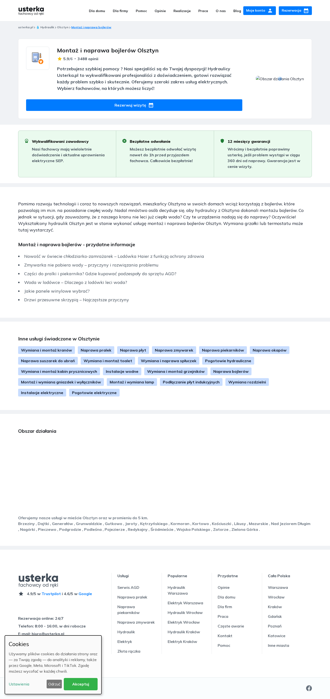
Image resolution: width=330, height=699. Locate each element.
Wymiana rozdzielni (247, 382)
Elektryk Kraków (182, 641)
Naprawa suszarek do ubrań (48, 360)
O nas (221, 11)
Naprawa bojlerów (231, 371)
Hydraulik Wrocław (185, 612)
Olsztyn (62, 27)
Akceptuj (80, 684)
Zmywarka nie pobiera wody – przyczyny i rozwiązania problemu (91, 265)
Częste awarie (231, 626)
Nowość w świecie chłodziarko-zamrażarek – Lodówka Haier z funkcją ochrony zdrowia (114, 256)
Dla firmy (120, 11)
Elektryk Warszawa (185, 602)
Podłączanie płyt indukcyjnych (191, 382)
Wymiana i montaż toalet (108, 360)
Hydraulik (126, 631)
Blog (237, 11)
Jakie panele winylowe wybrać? (57, 291)
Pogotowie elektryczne (94, 392)
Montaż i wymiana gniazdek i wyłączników (61, 382)
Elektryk (124, 641)
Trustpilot (51, 593)
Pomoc (141, 11)
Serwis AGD (128, 587)
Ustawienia (19, 684)
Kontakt (225, 635)
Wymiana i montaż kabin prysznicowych (59, 371)
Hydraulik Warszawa (178, 590)
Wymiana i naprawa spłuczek (168, 360)
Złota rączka (128, 651)
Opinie (160, 11)
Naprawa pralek (96, 350)
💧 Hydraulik (45, 27)
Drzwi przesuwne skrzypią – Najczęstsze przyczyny (76, 300)
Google (85, 593)
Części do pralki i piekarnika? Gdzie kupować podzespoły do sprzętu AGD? (100, 273)
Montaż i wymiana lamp (132, 382)
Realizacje (182, 11)
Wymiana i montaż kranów (46, 350)
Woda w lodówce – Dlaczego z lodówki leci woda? (75, 282)
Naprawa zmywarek (174, 350)
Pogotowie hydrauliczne (228, 360)
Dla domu (97, 11)
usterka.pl (25, 27)
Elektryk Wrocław (184, 622)
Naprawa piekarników (223, 350)
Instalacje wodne (122, 371)
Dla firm (225, 606)
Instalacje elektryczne (42, 392)
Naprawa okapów (270, 350)
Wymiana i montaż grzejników (176, 371)
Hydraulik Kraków (184, 631)
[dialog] (53, 664)
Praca (203, 11)
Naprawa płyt (133, 350)
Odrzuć (54, 684)
